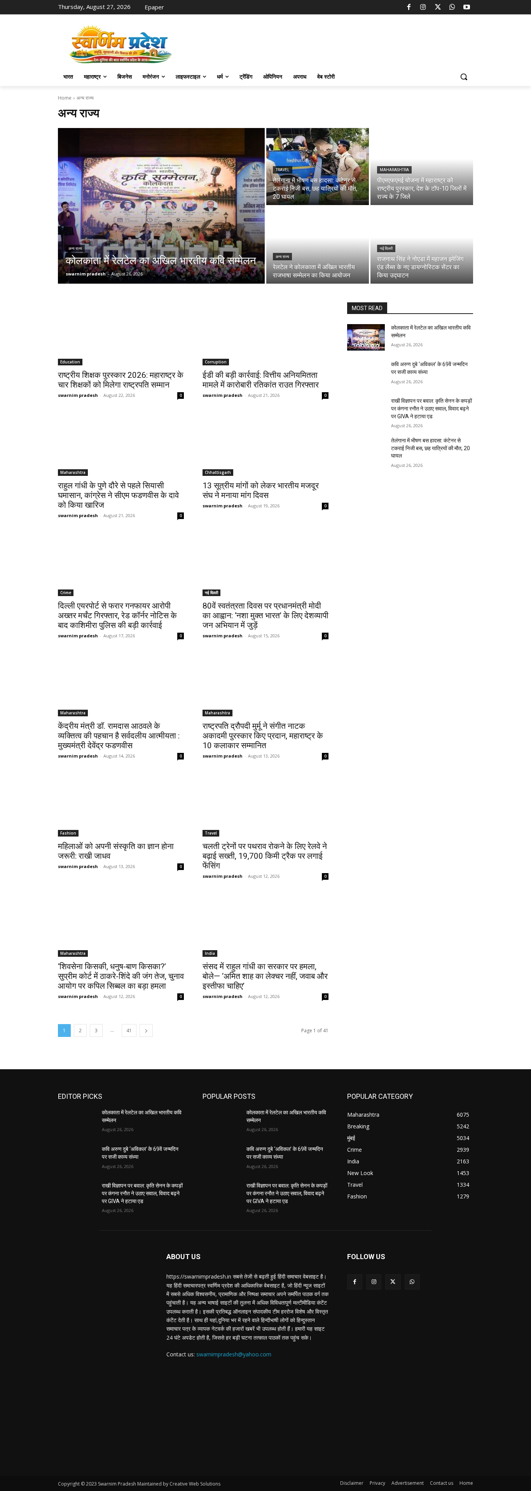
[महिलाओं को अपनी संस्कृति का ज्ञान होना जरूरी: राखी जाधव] (121, 805)
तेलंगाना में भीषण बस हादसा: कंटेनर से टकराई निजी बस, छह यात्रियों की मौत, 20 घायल (430, 448)
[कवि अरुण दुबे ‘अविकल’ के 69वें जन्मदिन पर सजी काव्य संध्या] (366, 374)
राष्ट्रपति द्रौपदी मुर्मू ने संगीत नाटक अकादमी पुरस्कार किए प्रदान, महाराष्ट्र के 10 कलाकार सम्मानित (263, 735)
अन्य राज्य (75, 248)
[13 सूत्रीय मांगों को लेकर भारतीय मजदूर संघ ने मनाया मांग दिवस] (265, 444)
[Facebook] (409, 7)
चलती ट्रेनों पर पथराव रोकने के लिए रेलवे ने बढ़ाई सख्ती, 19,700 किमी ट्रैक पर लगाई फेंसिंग (265, 856)
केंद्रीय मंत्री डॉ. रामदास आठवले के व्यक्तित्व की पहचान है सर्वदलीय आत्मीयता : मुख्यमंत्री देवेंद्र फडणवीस (119, 735)
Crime (65, 592)
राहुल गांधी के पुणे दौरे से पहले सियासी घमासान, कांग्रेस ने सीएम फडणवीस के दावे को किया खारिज (118, 495)
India (210, 953)
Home (65, 98)
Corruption (216, 362)
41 (129, 1030)
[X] (437, 7)
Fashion (68, 833)
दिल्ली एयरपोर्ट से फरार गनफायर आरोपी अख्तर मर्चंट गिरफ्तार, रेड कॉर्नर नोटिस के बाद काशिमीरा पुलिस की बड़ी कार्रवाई (117, 615)
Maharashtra (394, 170)
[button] (463, 76)
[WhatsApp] (452, 7)
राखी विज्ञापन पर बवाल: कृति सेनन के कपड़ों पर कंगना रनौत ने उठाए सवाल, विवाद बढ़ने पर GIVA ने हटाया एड (431, 408)
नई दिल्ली (386, 248)
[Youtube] (467, 7)
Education (70, 362)
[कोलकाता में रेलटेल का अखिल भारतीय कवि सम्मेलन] (161, 206)
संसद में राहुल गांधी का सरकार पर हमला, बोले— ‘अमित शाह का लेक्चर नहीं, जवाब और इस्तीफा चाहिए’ (265, 976)
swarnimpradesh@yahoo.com (233, 1354)
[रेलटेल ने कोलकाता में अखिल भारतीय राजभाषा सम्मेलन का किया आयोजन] (317, 245)
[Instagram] (423, 7)
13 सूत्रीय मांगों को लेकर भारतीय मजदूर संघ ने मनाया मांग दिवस (261, 490)
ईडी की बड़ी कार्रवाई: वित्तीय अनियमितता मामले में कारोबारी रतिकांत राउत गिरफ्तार (261, 379)
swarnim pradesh (78, 395)
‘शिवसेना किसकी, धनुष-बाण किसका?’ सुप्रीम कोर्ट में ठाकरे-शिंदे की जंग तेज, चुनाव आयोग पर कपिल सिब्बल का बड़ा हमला (121, 976)
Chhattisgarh (218, 472)
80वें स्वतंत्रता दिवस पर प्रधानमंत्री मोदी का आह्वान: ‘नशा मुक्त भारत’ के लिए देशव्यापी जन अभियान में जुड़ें (265, 615)
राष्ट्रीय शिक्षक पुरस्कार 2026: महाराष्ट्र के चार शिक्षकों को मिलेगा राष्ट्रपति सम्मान (120, 379)
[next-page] (146, 1030)
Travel (283, 170)
